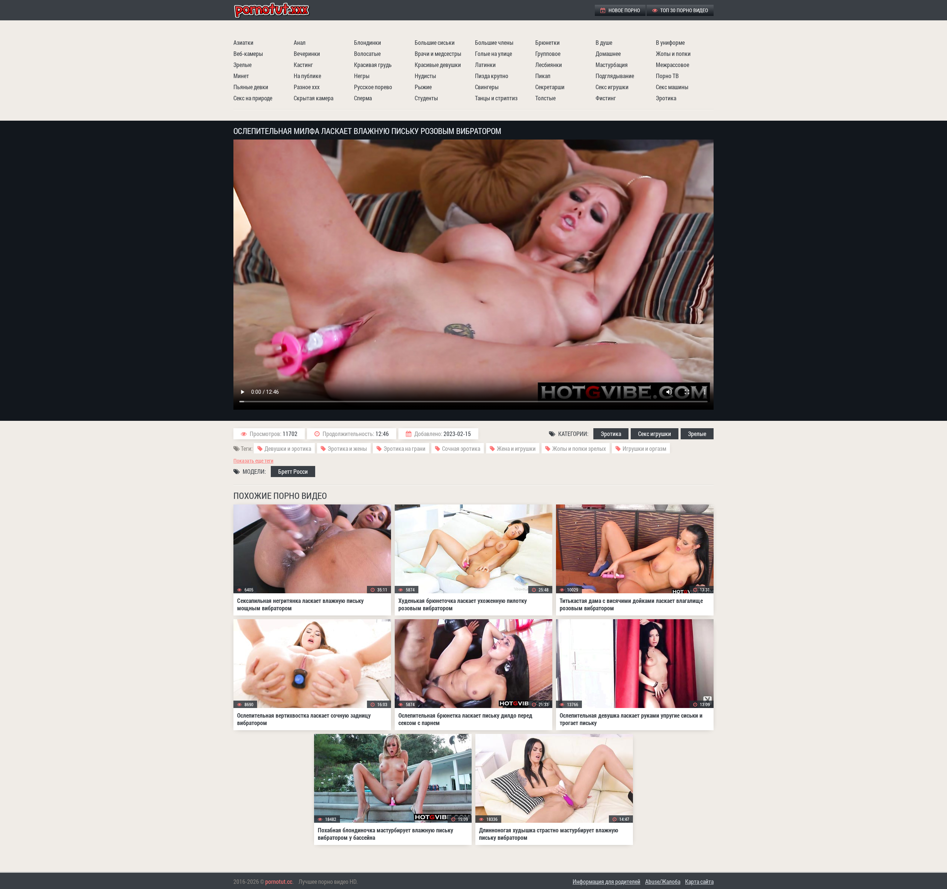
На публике (307, 76)
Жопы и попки (673, 53)
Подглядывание (615, 76)
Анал (300, 42)
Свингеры (487, 87)
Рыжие (423, 87)
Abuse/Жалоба (662, 881)
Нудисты (425, 76)
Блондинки (367, 42)
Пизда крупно (491, 76)
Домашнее (608, 53)
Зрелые (242, 64)
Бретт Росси (293, 471)
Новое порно (623, 10)
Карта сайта (699, 881)
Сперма (363, 98)
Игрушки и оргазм (644, 448)
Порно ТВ (667, 76)
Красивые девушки (438, 64)
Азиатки (243, 42)
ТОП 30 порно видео (683, 10)
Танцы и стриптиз (496, 98)
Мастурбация (612, 64)
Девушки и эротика (287, 448)
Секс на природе (252, 98)
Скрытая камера (313, 98)
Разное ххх (307, 87)
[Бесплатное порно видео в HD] (277, 10)
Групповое (547, 53)
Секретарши (550, 87)
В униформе (670, 42)
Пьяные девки (250, 87)
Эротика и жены (347, 448)
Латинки (485, 64)
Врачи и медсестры (438, 53)
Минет (241, 76)
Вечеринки (307, 53)
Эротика (666, 98)
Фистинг (606, 98)
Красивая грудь (373, 64)
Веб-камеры (248, 53)
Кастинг (303, 64)
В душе (604, 42)
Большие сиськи (435, 42)
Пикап (542, 76)
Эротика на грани (404, 448)
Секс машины (672, 87)
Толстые (545, 98)
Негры (362, 76)
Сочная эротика (461, 448)
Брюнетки (547, 42)
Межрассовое (672, 64)
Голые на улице (493, 53)
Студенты (426, 98)
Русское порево (373, 87)
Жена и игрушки (516, 448)
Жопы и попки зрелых (579, 448)
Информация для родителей (606, 881)
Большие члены (494, 42)
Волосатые (367, 53)
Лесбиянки (548, 64)
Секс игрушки (612, 87)
